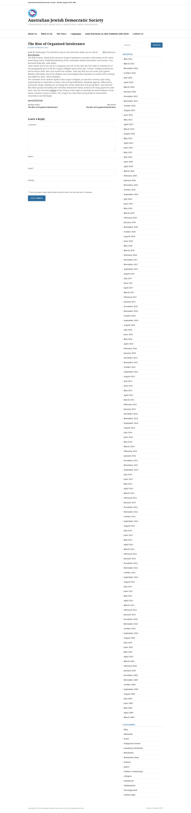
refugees (128, 776)
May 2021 (128, 152)
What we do (47, 34)
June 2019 (128, 204)
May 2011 (128, 596)
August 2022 (129, 134)
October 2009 (130, 685)
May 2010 (128, 652)
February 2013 (130, 498)
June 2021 (128, 148)
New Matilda (33, 55)
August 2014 (129, 428)
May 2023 (128, 120)
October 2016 (130, 316)
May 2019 (128, 208)
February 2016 (130, 348)
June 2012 (128, 535)
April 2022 (128, 143)
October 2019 (130, 190)
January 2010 (130, 671)
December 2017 (131, 260)
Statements (129, 781)
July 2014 (128, 432)
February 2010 (130, 666)
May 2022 (128, 138)
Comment (32, 125)
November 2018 (131, 227)
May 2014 (128, 442)
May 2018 (128, 246)
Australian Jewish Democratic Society (65, 20)
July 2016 (128, 330)
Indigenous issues (132, 743)
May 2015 (128, 390)
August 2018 (129, 236)
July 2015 (128, 381)
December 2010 (131, 619)
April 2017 (128, 288)
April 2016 (128, 344)
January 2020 (130, 180)
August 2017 (129, 274)
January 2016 (130, 353)
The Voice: (62, 34)
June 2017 (128, 283)
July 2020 (128, 157)
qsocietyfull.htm (35, 100)
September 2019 (131, 194)
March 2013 (129, 493)
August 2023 (129, 110)
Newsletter (129, 753)
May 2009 (128, 708)
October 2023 (130, 106)
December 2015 (131, 358)
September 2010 (131, 633)
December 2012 (131, 507)
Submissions (129, 785)
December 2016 (131, 306)
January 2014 (130, 456)
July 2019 (128, 199)
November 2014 (131, 418)
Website (31, 180)
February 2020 (130, 176)
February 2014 (130, 451)
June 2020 (128, 162)
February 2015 (130, 404)
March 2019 (129, 213)
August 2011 (129, 582)
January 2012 (130, 559)
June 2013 (128, 479)
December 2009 (131, 675)
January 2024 (130, 92)
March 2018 (129, 250)
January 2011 (130, 615)
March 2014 (129, 446)
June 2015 (128, 386)
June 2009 (128, 703)
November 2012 (131, 512)
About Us (32, 34)
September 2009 (131, 689)
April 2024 (128, 82)
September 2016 (131, 320)
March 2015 (129, 400)
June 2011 (128, 591)
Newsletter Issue (131, 757)
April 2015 (128, 395)
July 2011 (128, 587)
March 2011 (129, 605)
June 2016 (128, 334)
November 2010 (131, 624)
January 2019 (130, 222)
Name (31, 156)
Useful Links (129, 795)
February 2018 (130, 255)
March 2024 (129, 87)
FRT (161, 808)
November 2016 (131, 311)
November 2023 (131, 101)
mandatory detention (133, 748)
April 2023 (128, 124)
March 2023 (129, 129)
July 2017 (128, 278)
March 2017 (129, 292)
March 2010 (129, 661)
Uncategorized (130, 790)
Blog (126, 729)
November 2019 (131, 185)
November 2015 (131, 362)
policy (126, 767)
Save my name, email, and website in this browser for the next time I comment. (61, 192)
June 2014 (128, 437)
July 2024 (128, 78)
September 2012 (131, 521)
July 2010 (128, 643)
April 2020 (128, 166)
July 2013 (128, 474)
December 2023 (131, 96)
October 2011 (130, 573)
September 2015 (131, 372)
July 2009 (128, 699)
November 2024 (131, 68)
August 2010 (129, 638)
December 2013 (131, 460)
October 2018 (130, 232)
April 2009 (128, 713)
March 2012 (129, 549)
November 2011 (131, 568)
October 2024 (130, 73)
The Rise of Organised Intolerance (43, 106)
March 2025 (129, 64)
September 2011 (131, 577)
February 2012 (130, 554)
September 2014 (131, 423)
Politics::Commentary (133, 771)
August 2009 (129, 694)
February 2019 (130, 218)
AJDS (32, 48)
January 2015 (130, 409)
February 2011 (130, 610)
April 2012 (128, 545)
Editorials (128, 734)
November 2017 (131, 264)
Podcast (127, 762)
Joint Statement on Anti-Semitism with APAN (107, 34)
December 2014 (131, 414)
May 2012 (128, 540)
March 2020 (129, 171)
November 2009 (131, 680)
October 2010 (130, 629)
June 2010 (128, 647)
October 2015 (130, 367)
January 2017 (130, 302)
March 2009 (129, 717)
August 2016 (129, 325)
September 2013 (131, 470)
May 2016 (128, 339)
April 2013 (128, 488)
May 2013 (128, 484)
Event (126, 739)
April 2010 (128, 657)
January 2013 (130, 502)
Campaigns (76, 34)
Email (31, 168)
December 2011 (131, 563)
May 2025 (128, 59)
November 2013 (131, 465)
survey (53, 90)
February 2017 (130, 297)
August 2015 (129, 376)
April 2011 (128, 601)
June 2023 (128, 115)
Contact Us (138, 34)
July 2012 (128, 531)
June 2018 (128, 241)
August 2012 (129, 526)
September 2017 (131, 269)
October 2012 (130, 517)
